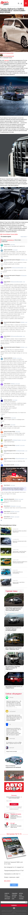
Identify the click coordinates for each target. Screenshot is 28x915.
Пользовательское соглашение (8, 913)
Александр (24, 275)
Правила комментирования (20, 913)
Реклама (21, 898)
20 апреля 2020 (9, 53)
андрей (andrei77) (8, 440)
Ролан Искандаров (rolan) (10, 450)
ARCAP (20, 895)
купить (14, 885)
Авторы (21, 893)
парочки (6, 60)
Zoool (16, 499)
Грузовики (7, 897)
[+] (1, 247)
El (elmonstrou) (7, 417)
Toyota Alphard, (7, 234)
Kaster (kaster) (7, 281)
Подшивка (14, 893)
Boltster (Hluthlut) (8, 400)
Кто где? (14, 897)
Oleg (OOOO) (7, 244)
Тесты (6, 895)
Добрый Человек (17, 440)
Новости (2, 53)
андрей (17, 445)
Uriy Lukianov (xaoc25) (9, 464)
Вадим (23, 259)
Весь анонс (7, 881)
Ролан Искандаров (19, 458)
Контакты (21, 897)
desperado (13, 506)
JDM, (1, 234)
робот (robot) (7, 424)
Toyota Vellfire (14, 234)
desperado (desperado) (9, 499)
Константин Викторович (18, 267)
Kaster (23, 322)
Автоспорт (7, 898)
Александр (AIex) (8, 267)
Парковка (14, 895)
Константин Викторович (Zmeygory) (12, 259)
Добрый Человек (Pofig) (9, 431)
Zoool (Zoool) (7, 485)
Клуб (13, 898)
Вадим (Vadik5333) (8, 249)
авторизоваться (10, 240)
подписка (14, 905)
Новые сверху (24, 236)
